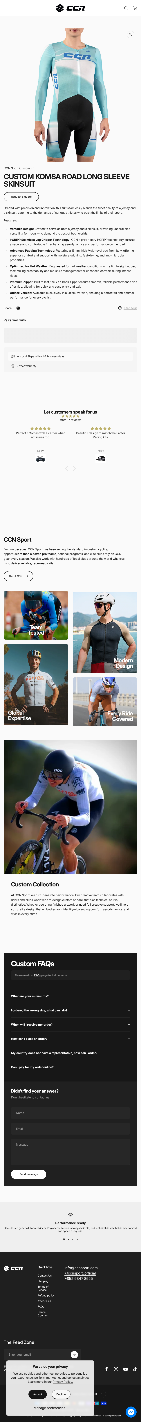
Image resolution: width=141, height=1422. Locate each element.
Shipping (43, 1281)
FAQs (37, 975)
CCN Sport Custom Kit (19, 168)
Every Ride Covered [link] (120, 716)
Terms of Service (43, 1288)
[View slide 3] (72, 1239)
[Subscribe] (74, 1354)
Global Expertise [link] (19, 715)
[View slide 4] (77, 1239)
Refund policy (46, 1295)
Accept (37, 1394)
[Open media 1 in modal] (130, 34)
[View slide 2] (68, 1239)
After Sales (44, 1301)
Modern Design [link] (123, 663)
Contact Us (45, 1275)
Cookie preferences (112, 1415)
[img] (70, 416)
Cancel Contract (43, 1313)
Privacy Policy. (63, 1381)
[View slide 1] (64, 1239)
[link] (36, 630)
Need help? (130, 308)
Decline (61, 1394)
